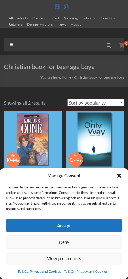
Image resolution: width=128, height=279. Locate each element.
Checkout (40, 18)
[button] (119, 176)
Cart (55, 18)
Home (66, 77)
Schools (88, 18)
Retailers (15, 24)
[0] (121, 46)
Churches (107, 18)
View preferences (64, 258)
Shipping (71, 18)
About (76, 24)
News (61, 24)
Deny (64, 242)
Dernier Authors (40, 24)
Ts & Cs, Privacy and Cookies (39, 271)
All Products (18, 18)
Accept (64, 225)
